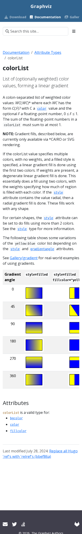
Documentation (16, 52)
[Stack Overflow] (23, 524)
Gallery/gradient (24, 257)
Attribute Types (47, 52)
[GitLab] (76, 524)
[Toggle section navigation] (74, 31)
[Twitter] (14, 524)
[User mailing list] (5, 524)
